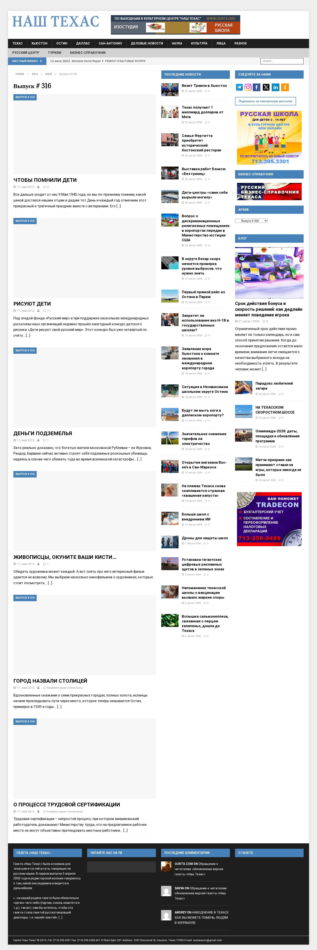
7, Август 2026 (193, 543)
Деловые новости (147, 43)
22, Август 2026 (193, 245)
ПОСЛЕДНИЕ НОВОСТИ (183, 74)
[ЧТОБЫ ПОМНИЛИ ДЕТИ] (84, 134)
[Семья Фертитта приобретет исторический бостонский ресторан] (170, 139)
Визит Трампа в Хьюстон (204, 85)
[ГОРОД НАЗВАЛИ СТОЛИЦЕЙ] (84, 635)
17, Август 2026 (193, 420)
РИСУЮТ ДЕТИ (32, 304)
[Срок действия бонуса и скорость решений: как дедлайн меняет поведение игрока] (269, 273)
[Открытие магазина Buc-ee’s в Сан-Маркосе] (170, 466)
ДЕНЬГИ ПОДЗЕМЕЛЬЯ (42, 433)
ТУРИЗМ (54, 52)
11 (48, 310)
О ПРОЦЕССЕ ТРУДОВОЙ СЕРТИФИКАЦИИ (66, 804)
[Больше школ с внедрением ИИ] (170, 518)
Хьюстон (39, 43)
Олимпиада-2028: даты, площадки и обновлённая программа (278, 436)
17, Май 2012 (26, 187)
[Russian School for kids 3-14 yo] (269, 138)
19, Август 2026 (193, 335)
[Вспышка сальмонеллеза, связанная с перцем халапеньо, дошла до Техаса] (170, 620)
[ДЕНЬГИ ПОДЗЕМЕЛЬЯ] (84, 387)
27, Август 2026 (193, 90)
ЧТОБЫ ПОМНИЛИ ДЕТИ (45, 180)
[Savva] (166, 893)
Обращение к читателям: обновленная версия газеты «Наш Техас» (199, 869)
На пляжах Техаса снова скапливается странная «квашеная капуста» (203, 491)
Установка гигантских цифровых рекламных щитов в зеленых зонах (203, 564)
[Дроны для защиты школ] (170, 542)
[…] (118, 206)
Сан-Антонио (110, 43)
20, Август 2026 (267, 446)
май (48, 74)
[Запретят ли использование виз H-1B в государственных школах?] (170, 319)
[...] (264, 369)
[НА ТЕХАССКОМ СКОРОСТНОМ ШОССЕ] (243, 411)
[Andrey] (166, 918)
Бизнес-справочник (88, 52)
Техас (17, 43)
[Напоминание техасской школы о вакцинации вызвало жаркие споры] (170, 591)
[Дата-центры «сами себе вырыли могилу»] (170, 196)
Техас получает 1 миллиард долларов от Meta (202, 112)
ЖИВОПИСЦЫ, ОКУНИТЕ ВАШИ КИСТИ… (64, 557)
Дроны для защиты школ (205, 538)
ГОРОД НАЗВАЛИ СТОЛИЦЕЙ (50, 681)
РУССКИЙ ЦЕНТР (25, 52)
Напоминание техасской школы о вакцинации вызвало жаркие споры (204, 592)
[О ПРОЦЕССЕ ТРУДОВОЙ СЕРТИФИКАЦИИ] (84, 758)
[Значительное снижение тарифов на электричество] (170, 437)
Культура (199, 43)
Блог (242, 238)
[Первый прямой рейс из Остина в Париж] (170, 296)
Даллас (83, 43)
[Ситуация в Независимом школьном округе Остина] (170, 390)
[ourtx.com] (166, 869)
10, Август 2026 (193, 524)
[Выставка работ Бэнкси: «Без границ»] (170, 173)
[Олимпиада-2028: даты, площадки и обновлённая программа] (243, 435)
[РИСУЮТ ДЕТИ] (84, 258)
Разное (240, 43)
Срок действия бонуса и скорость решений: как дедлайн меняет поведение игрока (268, 309)
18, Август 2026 (193, 373)
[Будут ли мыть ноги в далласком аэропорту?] (170, 414)
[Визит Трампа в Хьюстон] (170, 89)
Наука (177, 43)
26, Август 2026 (193, 155)
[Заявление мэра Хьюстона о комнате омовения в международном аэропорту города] (170, 352)
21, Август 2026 (193, 278)
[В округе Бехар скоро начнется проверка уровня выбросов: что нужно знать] (170, 262)
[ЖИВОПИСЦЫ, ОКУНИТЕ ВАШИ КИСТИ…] (84, 511)
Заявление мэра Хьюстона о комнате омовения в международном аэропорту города (200, 358)
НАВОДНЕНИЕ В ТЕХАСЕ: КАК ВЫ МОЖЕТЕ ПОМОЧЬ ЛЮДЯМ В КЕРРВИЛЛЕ (202, 917)
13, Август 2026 (193, 448)
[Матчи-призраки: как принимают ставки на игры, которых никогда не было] (243, 463)
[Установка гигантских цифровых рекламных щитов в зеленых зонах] (170, 563)
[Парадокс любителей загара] (243, 387)
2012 (35, 74)
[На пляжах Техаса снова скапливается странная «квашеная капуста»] (170, 490)
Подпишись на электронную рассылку (265, 101)
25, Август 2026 (193, 179)
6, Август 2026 (193, 574)
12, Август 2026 (193, 472)
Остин (61, 43)
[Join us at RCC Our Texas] (175, 25)
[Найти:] (282, 61)
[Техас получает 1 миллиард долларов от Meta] (170, 111)
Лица (221, 43)
